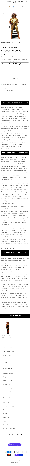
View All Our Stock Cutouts (10, 392)
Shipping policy (15, 462)
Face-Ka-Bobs (7, 355)
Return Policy (7, 424)
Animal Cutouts (7, 388)
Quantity (3, 69)
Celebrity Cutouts (8, 373)
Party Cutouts (7, 377)
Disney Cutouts (7, 384)
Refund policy (17, 460)
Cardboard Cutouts (8, 351)
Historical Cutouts (8, 380)
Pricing (5, 413)
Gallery (5, 409)
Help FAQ (5, 421)
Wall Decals (6, 362)
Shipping (3, 56)
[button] (3, 7)
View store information (9, 90)
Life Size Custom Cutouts (14, 457)
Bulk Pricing (6, 417)
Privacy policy (9, 460)
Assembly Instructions (9, 428)
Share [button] (4, 95)
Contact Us (6, 402)
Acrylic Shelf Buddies (9, 359)
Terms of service (25, 460)
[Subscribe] (23, 439)
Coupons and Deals (8, 406)
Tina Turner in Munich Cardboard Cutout (7, 336)
